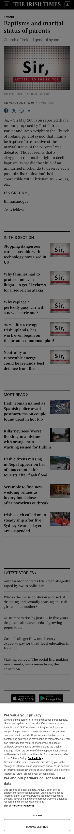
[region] (37, 768)
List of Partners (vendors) (19, 805)
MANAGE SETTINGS (37, 826)
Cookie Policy (35, 758)
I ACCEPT (37, 815)
